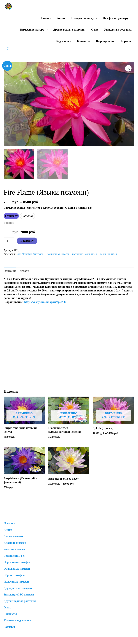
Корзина (126, 41)
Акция (61, 18)
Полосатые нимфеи (16, 581)
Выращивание (105, 41)
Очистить (9, 223)
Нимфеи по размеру (115, 18)
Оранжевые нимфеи (17, 568)
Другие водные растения (69, 29)
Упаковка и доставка (118, 29)
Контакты (83, 41)
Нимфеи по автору (32, 29)
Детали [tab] (24, 270)
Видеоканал (63, 41)
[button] (8, 49)
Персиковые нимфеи (17, 562)
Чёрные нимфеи (14, 575)
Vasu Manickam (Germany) (30, 253)
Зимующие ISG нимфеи (84, 253)
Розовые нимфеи (14, 555)
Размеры (9, 626)
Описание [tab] (10, 270)
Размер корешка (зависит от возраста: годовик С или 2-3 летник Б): (48, 207)
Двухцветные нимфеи (58, 253)
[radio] (11, 216)
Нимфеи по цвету (82, 18)
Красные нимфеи (15, 542)
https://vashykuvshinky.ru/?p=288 (45, 301)
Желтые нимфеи (14, 549)
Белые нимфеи (13, 536)
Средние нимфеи (107, 253)
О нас (94, 29)
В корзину (27, 240)
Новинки (45, 18)
